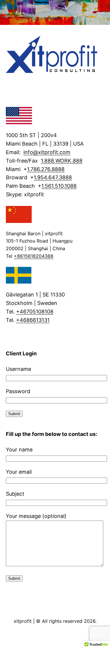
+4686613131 (33, 320)
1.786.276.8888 (46, 169)
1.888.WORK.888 (61, 161)
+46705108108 (34, 311)
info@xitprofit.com (46, 152)
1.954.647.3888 (53, 177)
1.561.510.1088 (59, 186)
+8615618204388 (33, 256)
